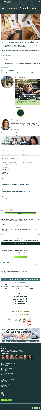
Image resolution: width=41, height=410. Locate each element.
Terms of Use (3, 395)
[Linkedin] (36, 408)
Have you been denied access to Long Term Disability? (10, 195)
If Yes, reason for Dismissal (5, 169)
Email (2, 152)
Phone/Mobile (23, 152)
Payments (2, 393)
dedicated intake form (25, 101)
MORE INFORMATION (4, 53)
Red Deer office (18, 107)
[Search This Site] (39, 234)
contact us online (20, 77)
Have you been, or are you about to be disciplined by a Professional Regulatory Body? (15, 191)
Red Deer (25, 10)
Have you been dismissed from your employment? (9, 164)
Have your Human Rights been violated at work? (8, 180)
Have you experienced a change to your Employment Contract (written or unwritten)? (14, 184)
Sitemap (19, 406)
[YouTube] (32, 408)
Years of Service (23, 160)
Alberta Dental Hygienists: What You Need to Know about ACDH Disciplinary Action (14, 271)
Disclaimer (2, 396)
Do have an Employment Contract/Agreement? (8, 175)
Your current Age (3, 160)
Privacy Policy (3, 394)
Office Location (3, 156)
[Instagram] (37, 408)
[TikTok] (39, 408)
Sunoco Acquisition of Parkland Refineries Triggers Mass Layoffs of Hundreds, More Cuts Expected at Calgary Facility (19, 264)
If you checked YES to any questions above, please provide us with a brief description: (15, 201)
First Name (2, 148)
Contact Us (2, 392)
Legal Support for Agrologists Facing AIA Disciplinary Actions (10, 268)
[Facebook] (34, 408)
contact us (31, 229)
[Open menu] (39, 2)
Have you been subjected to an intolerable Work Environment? (11, 187)
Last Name (22, 148)
